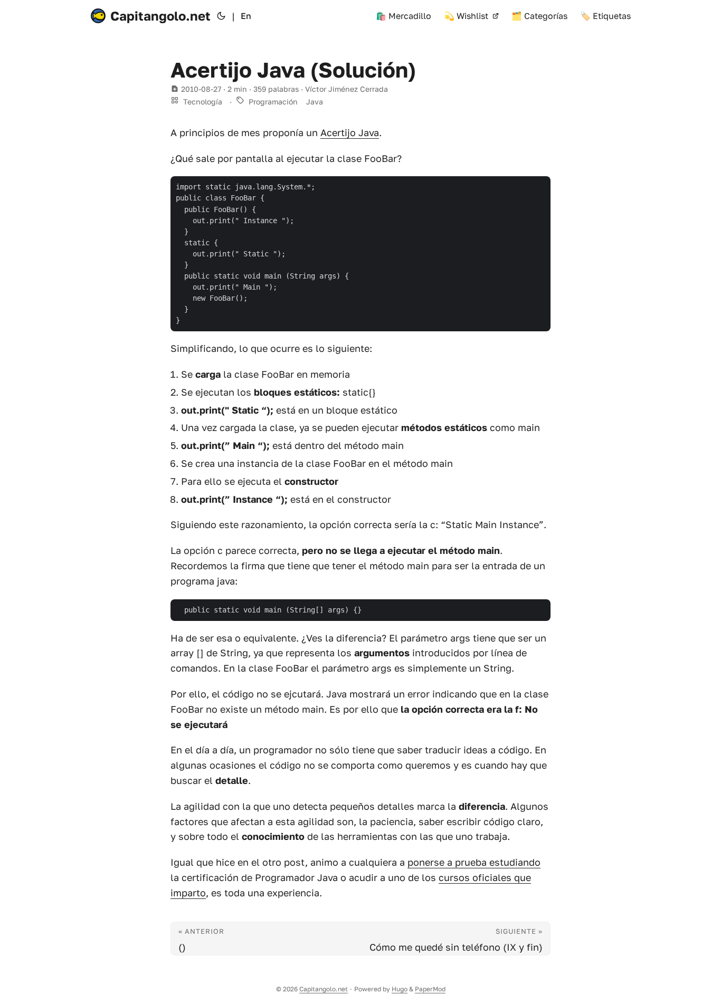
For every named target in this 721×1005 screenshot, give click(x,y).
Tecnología (202, 101)
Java (314, 101)
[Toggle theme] (221, 16)
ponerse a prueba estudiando (473, 862)
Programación (273, 101)
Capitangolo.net (160, 15)
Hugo (399, 989)
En (246, 16)
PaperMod (430, 989)
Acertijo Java (349, 132)
